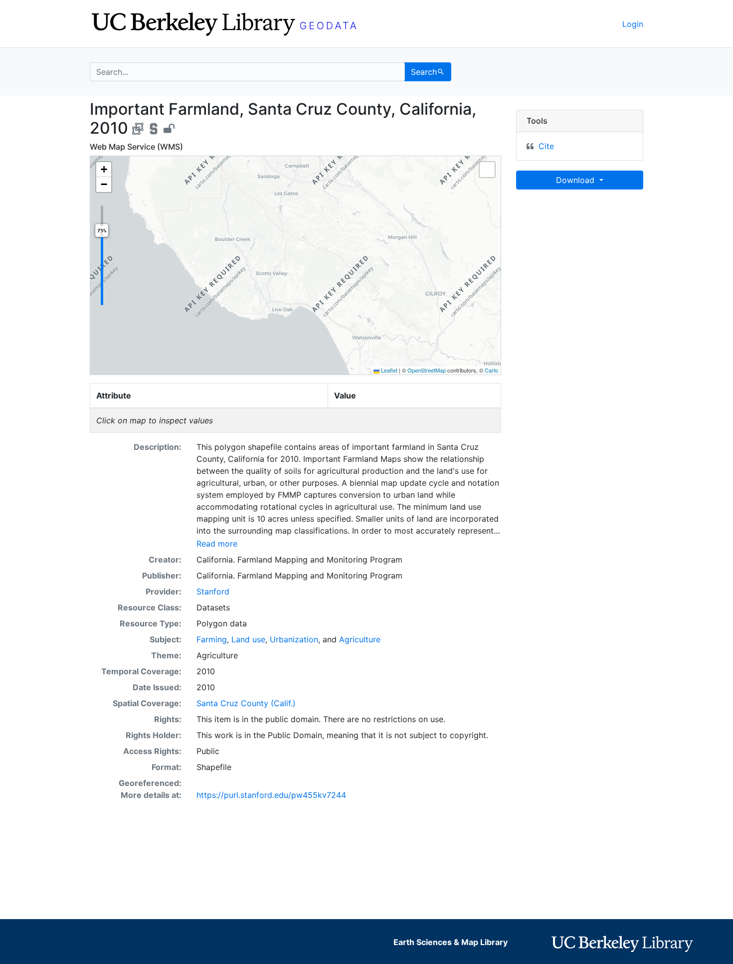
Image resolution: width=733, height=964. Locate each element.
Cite (546, 146)
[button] (103, 169)
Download (576, 180)
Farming (211, 639)
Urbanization (294, 639)
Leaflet (388, 370)
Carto (491, 370)
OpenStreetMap (426, 370)
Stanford (212, 591)
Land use (248, 639)
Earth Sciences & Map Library (450, 942)
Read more (216, 544)
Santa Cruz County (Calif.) (246, 703)
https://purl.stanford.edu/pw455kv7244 (271, 795)
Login (632, 24)
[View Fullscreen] (487, 169)
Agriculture (359, 639)
